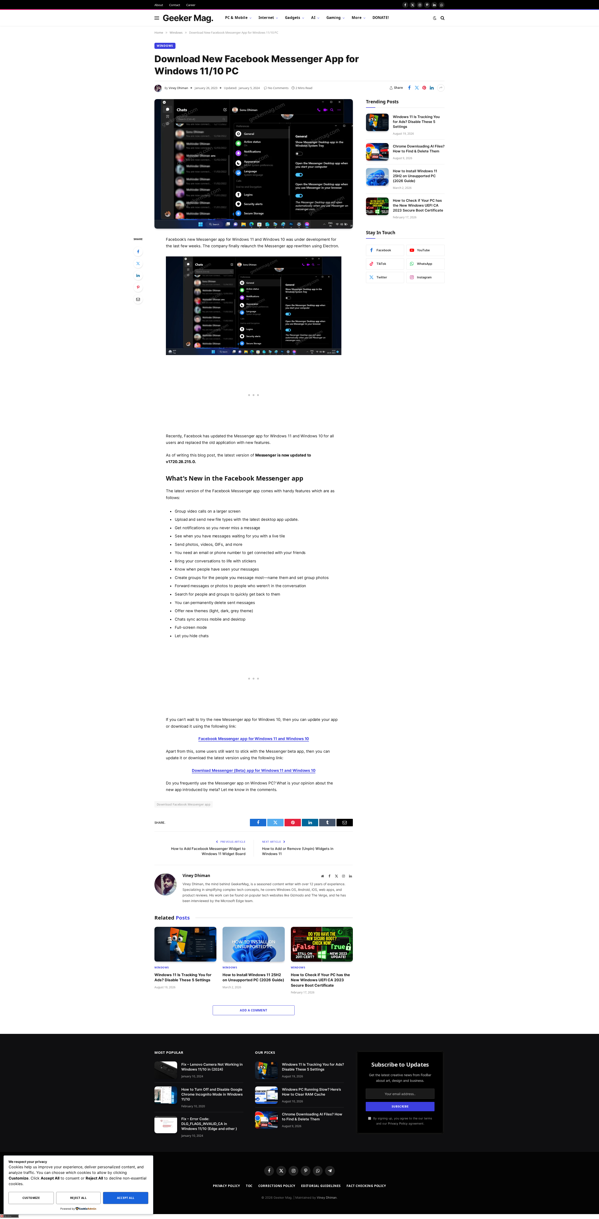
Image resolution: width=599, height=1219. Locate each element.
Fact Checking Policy (366, 1186)
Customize (31, 1198)
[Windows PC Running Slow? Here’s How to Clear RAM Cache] (266, 1095)
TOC (249, 1186)
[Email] (138, 299)
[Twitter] (138, 263)
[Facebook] (138, 251)
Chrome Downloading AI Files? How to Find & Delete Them (419, 148)
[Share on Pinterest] (424, 88)
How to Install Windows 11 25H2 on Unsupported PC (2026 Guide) (253, 977)
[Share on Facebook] (409, 88)
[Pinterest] (138, 287)
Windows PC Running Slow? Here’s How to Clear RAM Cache (311, 1092)
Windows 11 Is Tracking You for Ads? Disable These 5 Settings (183, 977)
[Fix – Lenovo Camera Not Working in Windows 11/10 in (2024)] (165, 1070)
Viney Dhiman (178, 88)
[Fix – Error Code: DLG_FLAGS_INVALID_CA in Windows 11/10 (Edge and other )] (165, 1124)
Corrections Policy (276, 1186)
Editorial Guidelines (321, 1186)
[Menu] (156, 18)
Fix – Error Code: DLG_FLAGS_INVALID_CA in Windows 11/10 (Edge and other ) (209, 1124)
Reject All (78, 1198)
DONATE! (381, 17)
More (357, 17)
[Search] (442, 18)
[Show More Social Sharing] (441, 88)
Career (190, 5)
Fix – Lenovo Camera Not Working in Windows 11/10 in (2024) (212, 1067)
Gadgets (292, 17)
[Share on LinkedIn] (431, 88)
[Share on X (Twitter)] (416, 88)
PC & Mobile (236, 17)
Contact (174, 5)
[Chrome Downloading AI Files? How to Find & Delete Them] (377, 152)
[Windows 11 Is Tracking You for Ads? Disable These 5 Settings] (185, 944)
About (158, 5)
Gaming (333, 17)
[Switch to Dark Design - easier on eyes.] (435, 18)
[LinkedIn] (138, 275)
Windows (165, 46)
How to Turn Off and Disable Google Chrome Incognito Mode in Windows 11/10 (212, 1094)
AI (313, 17)
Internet (266, 17)
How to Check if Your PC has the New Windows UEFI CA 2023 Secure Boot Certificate (320, 980)
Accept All (126, 1198)
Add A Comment (253, 1010)
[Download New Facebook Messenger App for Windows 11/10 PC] (253, 164)
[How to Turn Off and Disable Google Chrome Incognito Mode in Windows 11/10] (165, 1095)
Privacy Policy (398, 1123)
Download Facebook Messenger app (183, 804)
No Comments (278, 88)
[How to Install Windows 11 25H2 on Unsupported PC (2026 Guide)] (254, 944)
